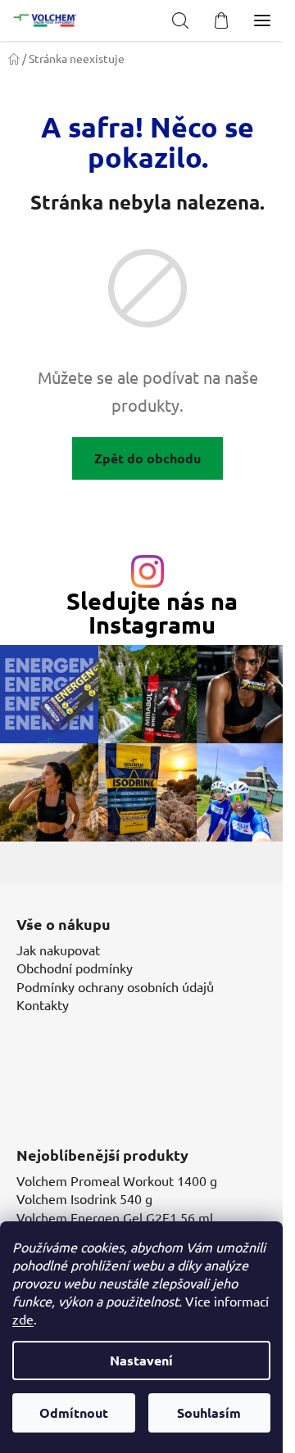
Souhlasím (209, 1412)
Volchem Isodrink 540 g (84, 1198)
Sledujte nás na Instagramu (152, 613)
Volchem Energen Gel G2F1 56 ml (114, 1217)
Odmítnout (73, 1412)
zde (23, 1319)
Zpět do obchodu (147, 458)
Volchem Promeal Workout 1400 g (116, 1180)
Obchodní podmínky (74, 967)
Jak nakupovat (58, 949)
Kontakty (42, 1004)
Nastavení (141, 1360)
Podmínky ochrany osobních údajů (115, 986)
